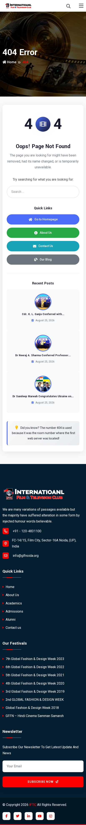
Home (11, 62)
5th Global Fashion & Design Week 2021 (34, 675)
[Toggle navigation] (81, 6)
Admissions (14, 611)
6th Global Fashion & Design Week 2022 (34, 667)
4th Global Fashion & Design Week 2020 (34, 683)
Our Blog (46, 259)
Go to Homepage (46, 219)
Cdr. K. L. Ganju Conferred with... (43, 314)
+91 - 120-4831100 (26, 531)
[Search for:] (43, 192)
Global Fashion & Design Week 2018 (32, 708)
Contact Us (45, 246)
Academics (13, 603)
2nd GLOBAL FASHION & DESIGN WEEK (34, 700)
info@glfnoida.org (25, 556)
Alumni (10, 620)
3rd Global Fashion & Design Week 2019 (34, 691)
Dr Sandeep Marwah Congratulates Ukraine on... (43, 396)
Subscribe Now (41, 781)
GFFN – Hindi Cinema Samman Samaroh (34, 716)
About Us (46, 232)
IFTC (32, 805)
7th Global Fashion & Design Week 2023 (34, 659)
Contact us (13, 628)
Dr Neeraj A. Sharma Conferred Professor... (43, 355)
